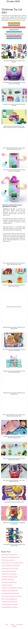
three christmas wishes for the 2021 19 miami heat (14, 27)
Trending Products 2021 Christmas (10, 607)
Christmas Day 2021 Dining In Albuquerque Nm (12, 563)
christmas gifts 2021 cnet (14, 25)
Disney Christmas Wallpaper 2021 (9, 599)
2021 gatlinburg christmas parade (14, 31)
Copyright (14, 626)
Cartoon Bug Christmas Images (9, 571)
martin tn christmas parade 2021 (14, 38)
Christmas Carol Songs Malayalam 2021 (11, 557)
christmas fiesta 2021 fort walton (14, 36)
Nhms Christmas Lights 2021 (8, 560)
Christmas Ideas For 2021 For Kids (10, 568)
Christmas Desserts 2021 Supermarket (10, 565)
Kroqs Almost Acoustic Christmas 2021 (10, 593)
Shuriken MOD (13, 1)
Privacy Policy (19, 624)
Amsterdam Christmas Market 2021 (10, 590)
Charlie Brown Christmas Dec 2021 (10, 576)
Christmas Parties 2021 (7, 585)
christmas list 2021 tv (14, 29)
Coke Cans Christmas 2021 (8, 579)
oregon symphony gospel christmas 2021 (14, 34)
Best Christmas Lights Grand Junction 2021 (11, 596)
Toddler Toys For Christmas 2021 (9, 574)
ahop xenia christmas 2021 (14, 23)
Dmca (6, 624)
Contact (12, 624)
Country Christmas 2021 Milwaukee (10, 604)
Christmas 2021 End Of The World (9, 554)
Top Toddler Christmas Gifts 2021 (9, 582)
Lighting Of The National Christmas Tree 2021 (12, 588)
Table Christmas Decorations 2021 (9, 601)
